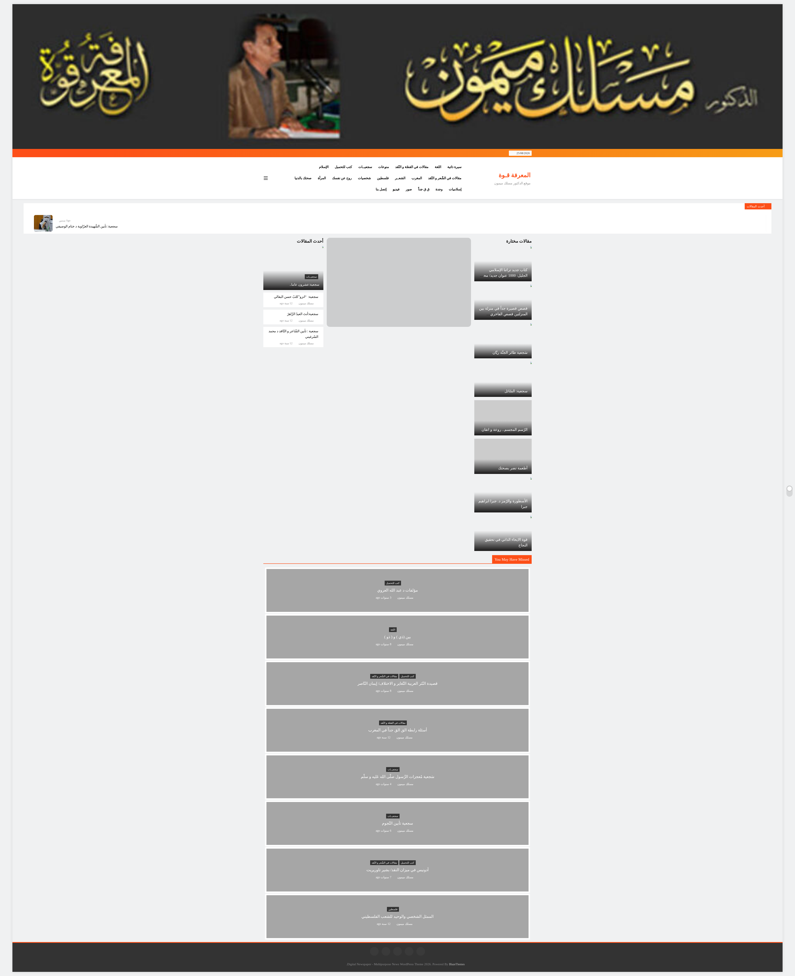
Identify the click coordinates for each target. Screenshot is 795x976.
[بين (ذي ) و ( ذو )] (397, 656)
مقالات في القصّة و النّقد (412, 167)
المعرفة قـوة (515, 175)
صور (409, 189)
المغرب (417, 178)
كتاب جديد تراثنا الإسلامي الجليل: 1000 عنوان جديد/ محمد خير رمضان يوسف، (504, 275)
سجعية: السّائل (516, 391)
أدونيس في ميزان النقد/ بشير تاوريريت (397, 870)
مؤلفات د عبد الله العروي (397, 590)
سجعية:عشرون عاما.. (304, 284)
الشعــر (400, 178)
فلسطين (383, 178)
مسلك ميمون (306, 303)
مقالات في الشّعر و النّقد (444, 178)
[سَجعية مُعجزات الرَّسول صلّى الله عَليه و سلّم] (397, 795)
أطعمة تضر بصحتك (513, 468)
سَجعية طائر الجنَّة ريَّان (510, 352)
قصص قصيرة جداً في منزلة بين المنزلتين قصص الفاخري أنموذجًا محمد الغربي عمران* (503, 314)
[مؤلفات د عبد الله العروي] (397, 609)
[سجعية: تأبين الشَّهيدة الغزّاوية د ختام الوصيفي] (43, 223)
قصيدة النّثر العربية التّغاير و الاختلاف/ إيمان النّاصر (397, 683)
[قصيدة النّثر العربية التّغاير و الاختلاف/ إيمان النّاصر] (397, 702)
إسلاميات (455, 189)
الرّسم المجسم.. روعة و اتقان (505, 430)
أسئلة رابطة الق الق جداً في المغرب (397, 730)
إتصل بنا (381, 189)
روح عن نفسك (342, 178)
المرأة (322, 178)
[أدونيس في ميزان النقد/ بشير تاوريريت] (397, 889)
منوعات (383, 167)
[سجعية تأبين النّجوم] (397, 842)
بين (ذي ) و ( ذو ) (397, 637)
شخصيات (364, 178)
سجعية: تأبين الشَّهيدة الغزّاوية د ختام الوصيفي (87, 226)
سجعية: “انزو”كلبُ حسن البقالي (296, 296)
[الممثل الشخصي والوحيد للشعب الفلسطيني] (397, 935)
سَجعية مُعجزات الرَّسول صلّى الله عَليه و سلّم (397, 777)
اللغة (438, 167)
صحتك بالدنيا (303, 178)
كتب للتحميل (343, 167)
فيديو (396, 189)
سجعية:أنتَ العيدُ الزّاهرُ (302, 314)
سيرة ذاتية (454, 167)
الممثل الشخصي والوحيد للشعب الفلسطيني (397, 916)
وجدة (439, 189)
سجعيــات (365, 167)
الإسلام (324, 167)
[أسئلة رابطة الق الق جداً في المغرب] (397, 749)
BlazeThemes (457, 964)
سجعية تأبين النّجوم (397, 823)
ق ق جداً (423, 189)
